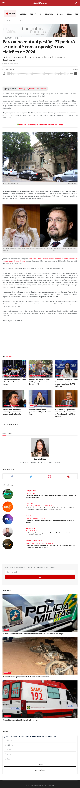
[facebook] (11, 476)
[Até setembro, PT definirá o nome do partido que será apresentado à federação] (14, 398)
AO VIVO (12, 13)
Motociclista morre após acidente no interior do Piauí (20, 720)
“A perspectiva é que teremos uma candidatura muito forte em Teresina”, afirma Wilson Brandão (65, 413)
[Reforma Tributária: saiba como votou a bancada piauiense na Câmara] (14, 368)
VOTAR (40, 764)
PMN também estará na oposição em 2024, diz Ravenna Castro (40, 412)
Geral (8, 750)
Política (9, 754)
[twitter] (30, 476)
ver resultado (40, 770)
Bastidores (30, 528)
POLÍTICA (59, 375)
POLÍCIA (33, 14)
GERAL (69, 14)
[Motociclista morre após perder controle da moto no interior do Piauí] (40, 656)
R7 (40, 14)
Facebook (33, 89)
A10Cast (29, 516)
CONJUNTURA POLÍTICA (11, 375)
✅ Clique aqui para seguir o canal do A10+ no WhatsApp (40, 124)
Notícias (9, 21)
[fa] (68, 476)
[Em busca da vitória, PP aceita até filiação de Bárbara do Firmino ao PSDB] (40, 368)
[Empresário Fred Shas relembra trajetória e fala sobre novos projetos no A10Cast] (7, 519)
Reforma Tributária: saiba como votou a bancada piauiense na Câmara (14, 382)
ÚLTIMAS (23, 14)
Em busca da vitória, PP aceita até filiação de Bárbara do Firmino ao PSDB (39, 382)
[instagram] (49, 476)
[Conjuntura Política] (40, 30)
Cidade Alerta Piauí (34, 541)
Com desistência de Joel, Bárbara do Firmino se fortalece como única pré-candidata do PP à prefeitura (66, 383)
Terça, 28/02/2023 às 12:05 (10, 63)
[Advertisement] (40, 81)
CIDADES (60, 14)
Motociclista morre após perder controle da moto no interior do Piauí (25, 677)
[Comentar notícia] (19, 63)
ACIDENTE (7, 673)
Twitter (43, 89)
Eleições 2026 (31, 491)
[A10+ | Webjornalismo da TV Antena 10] (40, 3)
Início (4, 21)
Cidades (9, 745)
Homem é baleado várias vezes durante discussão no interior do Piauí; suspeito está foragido (33, 634)
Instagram (23, 89)
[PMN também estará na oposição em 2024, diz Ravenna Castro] (40, 398)
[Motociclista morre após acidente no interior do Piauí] (40, 699)
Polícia (9, 740)
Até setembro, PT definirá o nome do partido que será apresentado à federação (12, 412)
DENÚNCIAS (49, 14)
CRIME (6, 629)
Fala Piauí (30, 503)
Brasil (8, 759)
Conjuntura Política (19, 21)
